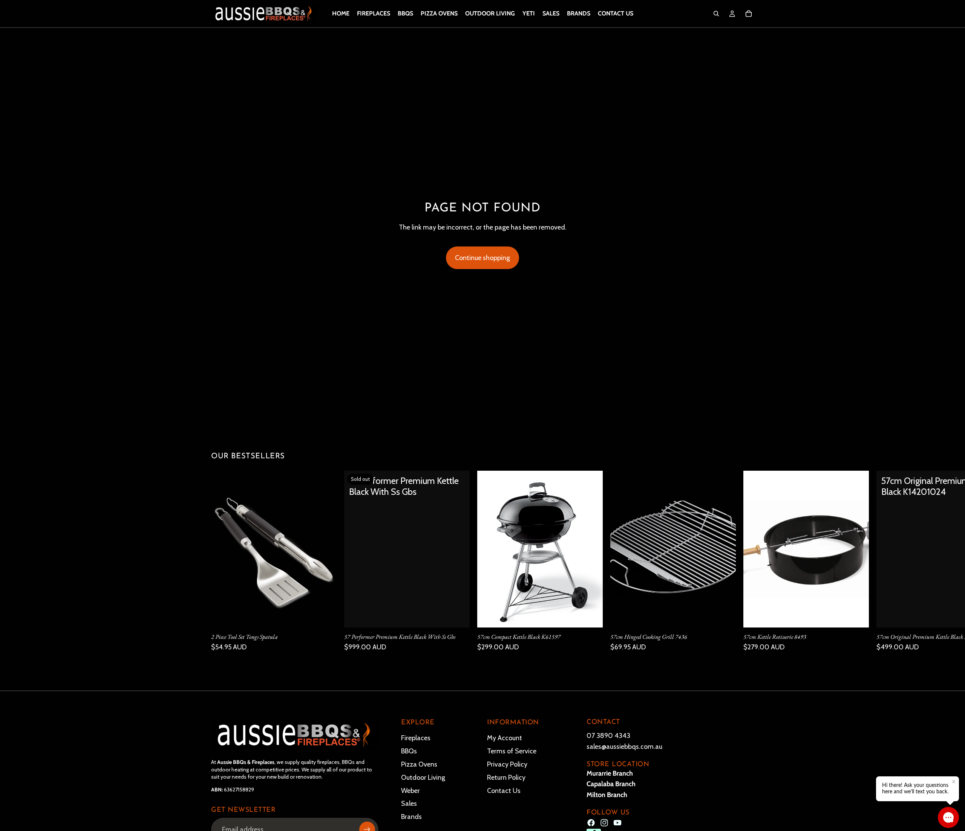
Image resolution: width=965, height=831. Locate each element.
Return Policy (506, 777)
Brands (411, 817)
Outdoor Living (423, 777)
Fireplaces (415, 738)
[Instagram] (604, 822)
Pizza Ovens (419, 764)
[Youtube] (617, 822)
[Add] (325, 616)
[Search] (716, 13)
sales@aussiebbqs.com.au (624, 746)
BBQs (409, 751)
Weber (410, 790)
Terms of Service (511, 751)
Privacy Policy (507, 764)
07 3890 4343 (608, 736)
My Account (504, 738)
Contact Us (504, 790)
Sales (409, 803)
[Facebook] (591, 822)
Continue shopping (482, 258)
